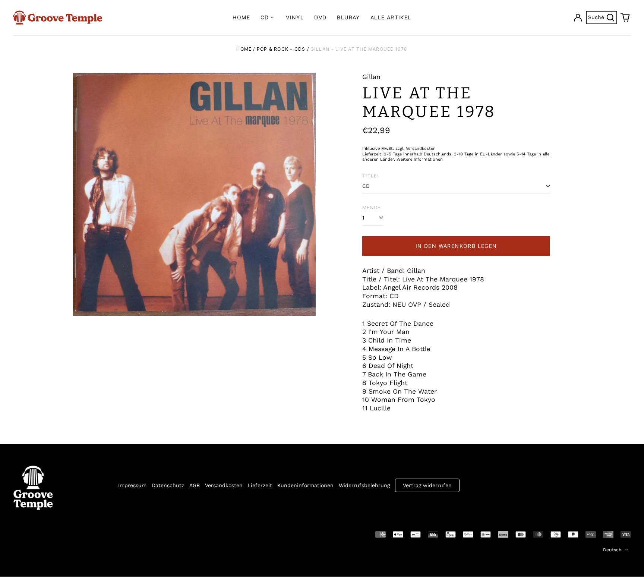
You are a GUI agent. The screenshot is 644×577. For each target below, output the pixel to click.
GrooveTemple (47, 533)
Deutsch (613, 549)
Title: (370, 176)
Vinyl (295, 17)
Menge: (372, 207)
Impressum (132, 485)
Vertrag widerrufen (427, 485)
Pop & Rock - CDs (281, 49)
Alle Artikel (390, 17)
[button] (625, 17)
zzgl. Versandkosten (415, 148)
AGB (194, 485)
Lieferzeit (260, 485)
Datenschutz (168, 485)
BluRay (348, 17)
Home (241, 17)
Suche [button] (602, 16)
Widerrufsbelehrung (364, 485)
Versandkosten (224, 485)
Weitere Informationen (420, 159)
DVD (320, 17)
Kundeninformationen (305, 485)
